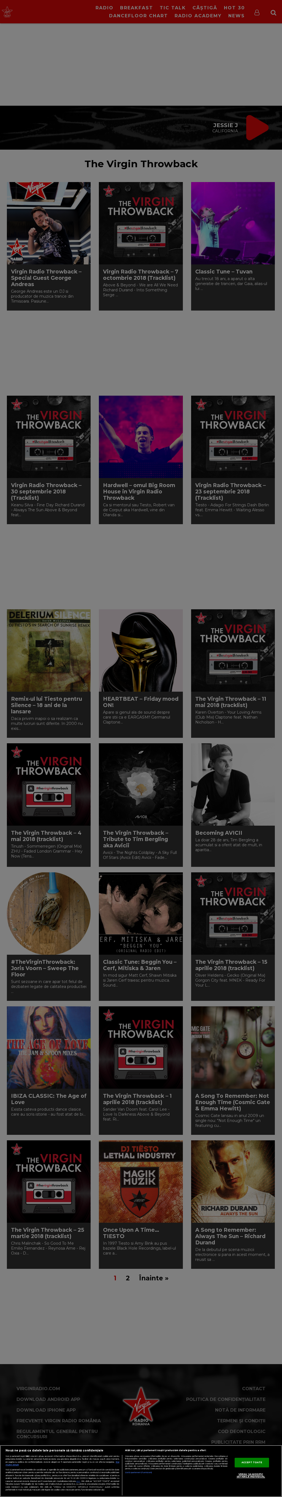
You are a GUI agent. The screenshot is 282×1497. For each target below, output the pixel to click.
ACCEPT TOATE (252, 1462)
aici (78, 1481)
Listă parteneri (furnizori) (138, 1472)
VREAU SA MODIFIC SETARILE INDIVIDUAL (251, 1475)
